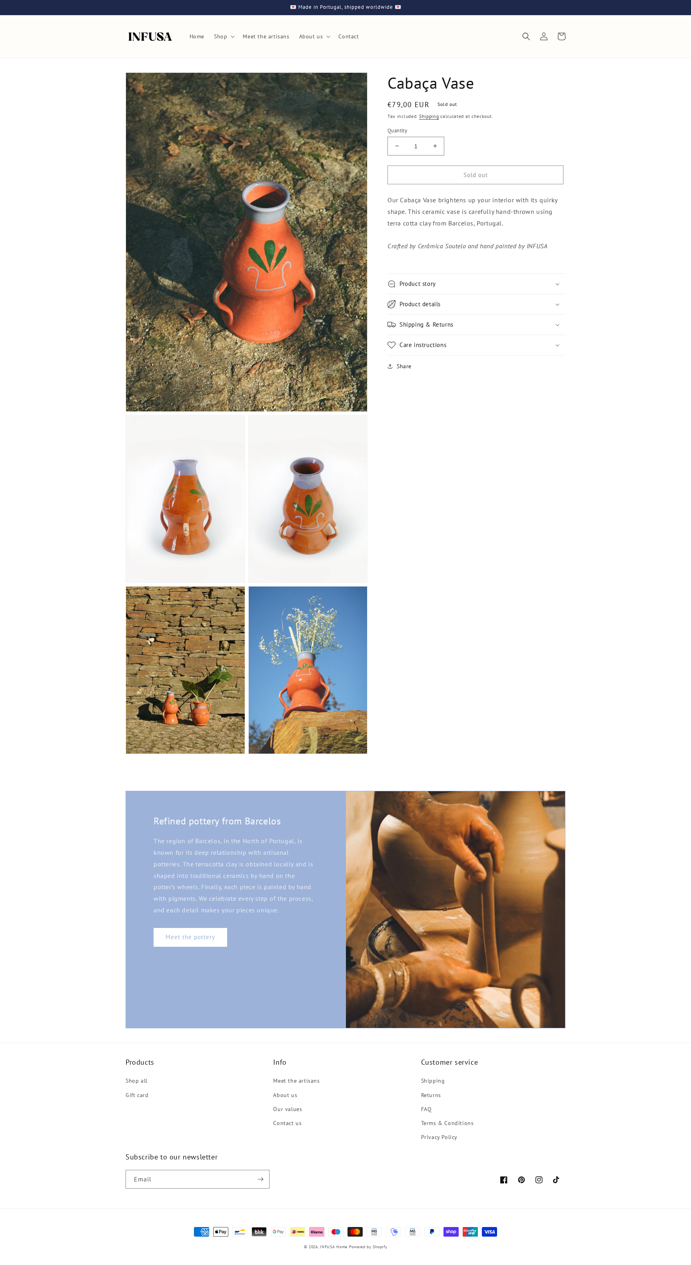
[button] (223, 36)
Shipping (429, 116)
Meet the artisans (296, 1080)
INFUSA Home (333, 1246)
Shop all (137, 1080)
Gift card (137, 1095)
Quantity (397, 130)
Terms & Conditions (447, 1123)
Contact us (287, 1123)
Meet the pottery (190, 937)
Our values (287, 1109)
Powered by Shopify (368, 1246)
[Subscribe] (260, 1179)
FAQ (426, 1109)
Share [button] (404, 366)
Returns (431, 1095)
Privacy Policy (439, 1137)
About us (285, 1095)
